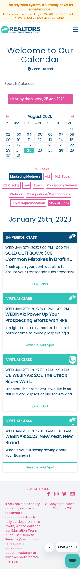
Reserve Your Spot (40, 345)
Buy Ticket (40, 284)
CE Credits (11, 185)
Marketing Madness (25, 176)
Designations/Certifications (48, 194)
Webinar (16, 194)
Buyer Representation (28, 203)
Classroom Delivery (62, 185)
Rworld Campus (40, 489)
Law (27, 185)
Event (38, 185)
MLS (47, 176)
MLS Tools (62, 176)
